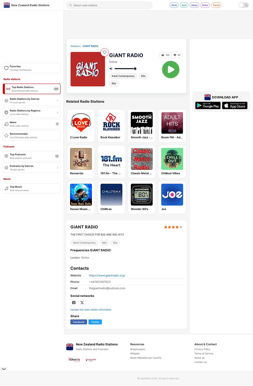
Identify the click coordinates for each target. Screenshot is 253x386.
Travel (216, 5)
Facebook (78, 321)
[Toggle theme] (244, 5)
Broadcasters (137, 349)
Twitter (95, 321)
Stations (75, 46)
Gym (184, 5)
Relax (205, 5)
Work (174, 5)
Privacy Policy (202, 349)
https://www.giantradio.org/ (107, 275)
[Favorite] (105, 52)
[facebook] (73, 302)
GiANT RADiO (90, 46)
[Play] (170, 69)
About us (199, 357)
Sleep (194, 5)
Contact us (200, 362)
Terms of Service (203, 353)
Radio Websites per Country (146, 357)
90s (114, 83)
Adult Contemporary (123, 75)
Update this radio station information (90, 309)
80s (143, 75)
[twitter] (82, 302)
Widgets (135, 353)
